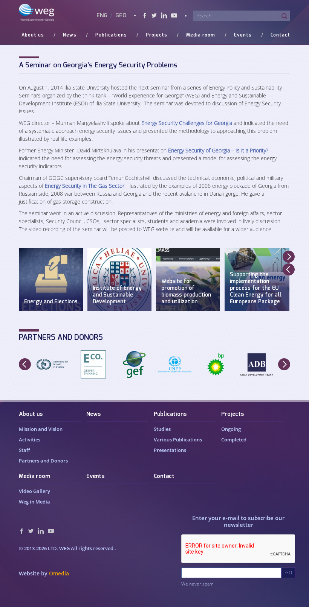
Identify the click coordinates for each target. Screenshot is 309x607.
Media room (34, 476)
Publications (170, 414)
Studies (162, 429)
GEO (120, 15)
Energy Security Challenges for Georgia (186, 122)
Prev (289, 269)
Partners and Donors (43, 460)
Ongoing (231, 429)
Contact (280, 35)
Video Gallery (34, 491)
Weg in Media (34, 501)
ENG (102, 15)
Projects (232, 414)
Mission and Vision (41, 429)
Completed (233, 439)
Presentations (170, 450)
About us (31, 414)
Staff (24, 450)
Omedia (59, 573)
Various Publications (178, 439)
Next (289, 257)
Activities (29, 439)
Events (243, 35)
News (93, 414)
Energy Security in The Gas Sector (84, 185)
